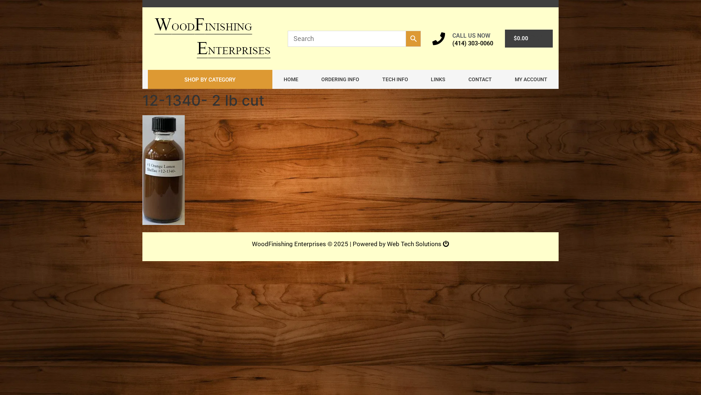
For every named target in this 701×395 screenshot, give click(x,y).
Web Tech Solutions (415, 244)
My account (531, 79)
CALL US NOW (471, 35)
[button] (210, 79)
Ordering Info (340, 79)
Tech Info (395, 79)
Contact (480, 79)
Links (438, 79)
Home (291, 79)
